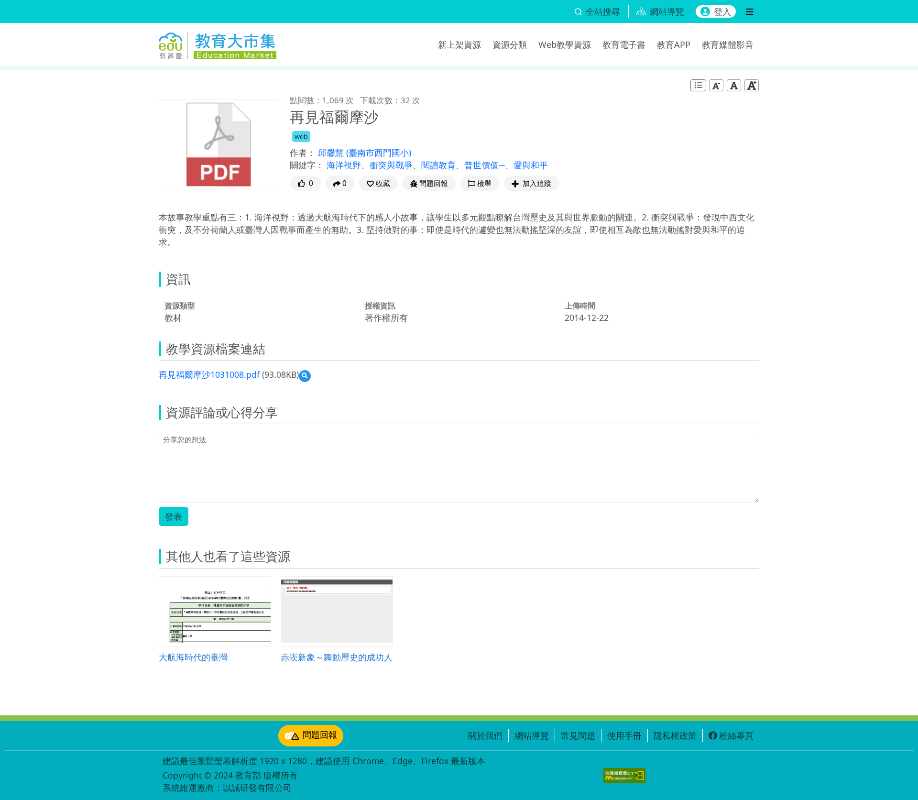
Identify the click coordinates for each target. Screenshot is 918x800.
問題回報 (320, 734)
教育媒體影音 (728, 44)
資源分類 (509, 44)
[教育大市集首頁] (217, 43)
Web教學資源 (564, 44)
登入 (722, 11)
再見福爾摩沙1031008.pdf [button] (209, 374)
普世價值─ (484, 165)
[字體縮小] (716, 85)
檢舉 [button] (484, 183)
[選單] (749, 11)
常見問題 (578, 735)
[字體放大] (751, 85)
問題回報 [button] (433, 183)
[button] (378, 183)
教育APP (673, 44)
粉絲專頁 (736, 735)
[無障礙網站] (624, 775)
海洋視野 (344, 165)
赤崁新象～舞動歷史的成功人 (337, 657)
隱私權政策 (675, 735)
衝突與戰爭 (391, 165)
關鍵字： (307, 165)
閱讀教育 (438, 165)
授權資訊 (380, 305)
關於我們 (485, 735)
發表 (173, 516)
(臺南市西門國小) (378, 152)
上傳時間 (580, 305)
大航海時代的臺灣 (193, 657)
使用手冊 (624, 735)
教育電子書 (623, 44)
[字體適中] (734, 85)
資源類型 (179, 305)
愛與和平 (531, 165)
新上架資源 (459, 44)
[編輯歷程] (698, 85)
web (301, 136)
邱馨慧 (332, 152)
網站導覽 (531, 735)
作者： (303, 152)
